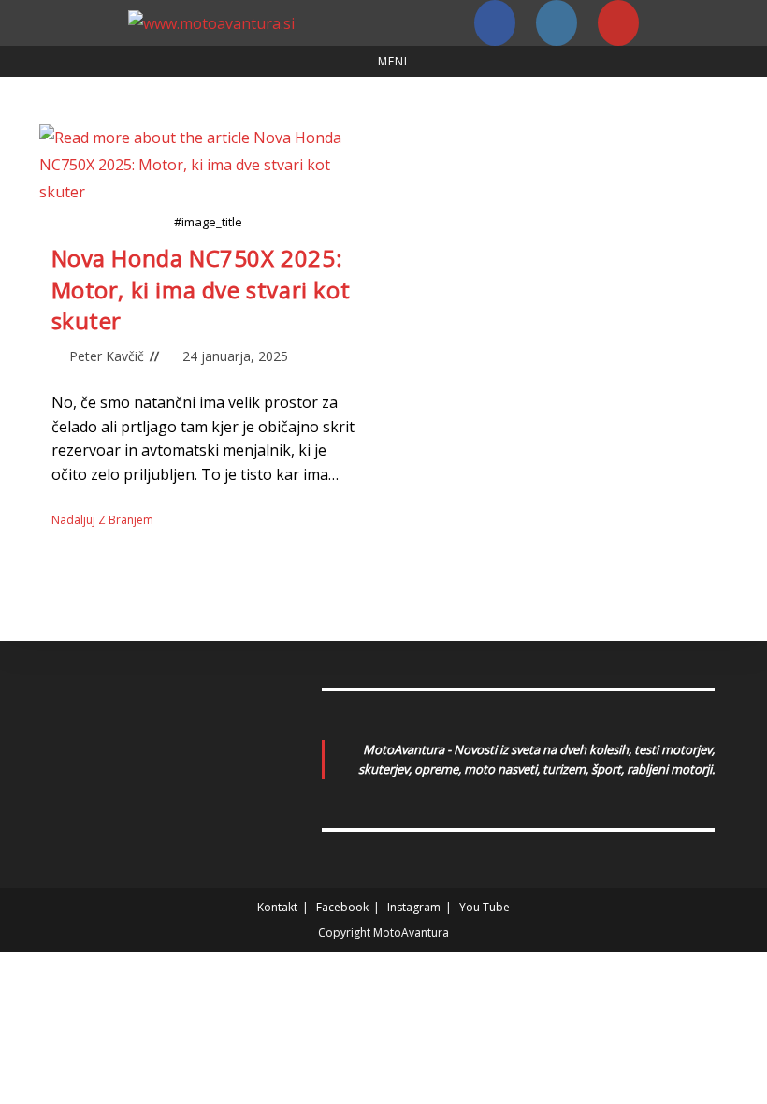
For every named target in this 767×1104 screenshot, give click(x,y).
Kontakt (277, 907)
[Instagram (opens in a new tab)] (556, 23)
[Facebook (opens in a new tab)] (494, 23)
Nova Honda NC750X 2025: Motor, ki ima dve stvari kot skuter (201, 289)
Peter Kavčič (106, 356)
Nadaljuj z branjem (108, 521)
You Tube (484, 907)
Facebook (342, 907)
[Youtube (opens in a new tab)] (618, 23)
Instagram (414, 907)
